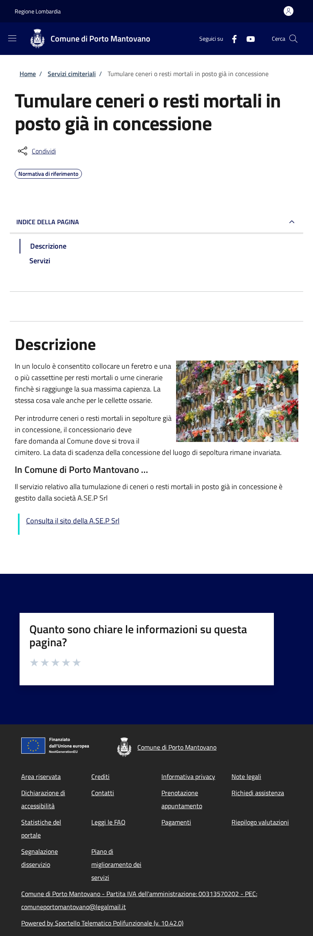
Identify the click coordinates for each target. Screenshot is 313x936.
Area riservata (41, 776)
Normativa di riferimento (48, 172)
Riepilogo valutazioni (260, 822)
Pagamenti (176, 822)
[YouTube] (247, 38)
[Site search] (293, 39)
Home (28, 74)
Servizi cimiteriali (72, 74)
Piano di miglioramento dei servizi (116, 864)
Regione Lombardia (38, 11)
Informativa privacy (188, 776)
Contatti (102, 793)
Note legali (246, 776)
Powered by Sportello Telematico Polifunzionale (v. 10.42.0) (102, 923)
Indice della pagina (47, 222)
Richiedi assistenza (257, 793)
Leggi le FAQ (108, 822)
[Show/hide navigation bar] (12, 38)
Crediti (100, 776)
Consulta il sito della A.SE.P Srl (72, 520)
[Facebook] (231, 38)
